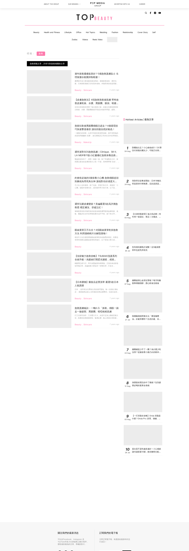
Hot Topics (90, 32)
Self (154, 32)
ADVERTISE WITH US (122, 4)
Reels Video (97, 39)
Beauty (36, 32)
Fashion (115, 32)
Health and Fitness (52, 32)
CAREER (142, 4)
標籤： (31, 53)
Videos (85, 39)
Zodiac (75, 39)
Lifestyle (67, 32)
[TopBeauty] (94, 17)
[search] (146, 13)
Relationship (128, 32)
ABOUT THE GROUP (51, 4)
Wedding (103, 32)
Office (78, 32)
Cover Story (143, 32)
